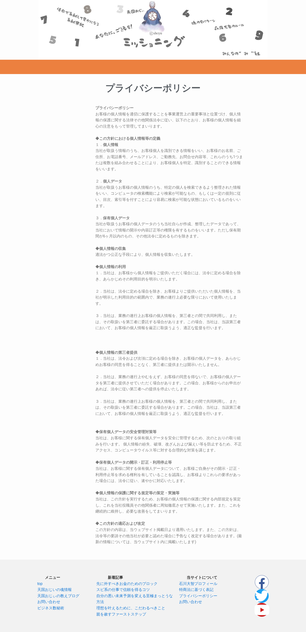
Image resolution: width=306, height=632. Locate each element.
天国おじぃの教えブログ (58, 596)
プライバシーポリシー (198, 596)
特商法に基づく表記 (196, 590)
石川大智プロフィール (198, 584)
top (40, 584)
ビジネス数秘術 (50, 608)
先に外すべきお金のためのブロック (127, 584)
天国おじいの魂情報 (54, 590)
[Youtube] (262, 610)
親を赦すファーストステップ (121, 614)
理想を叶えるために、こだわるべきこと (130, 608)
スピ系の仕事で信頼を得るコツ (123, 590)
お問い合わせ (48, 602)
